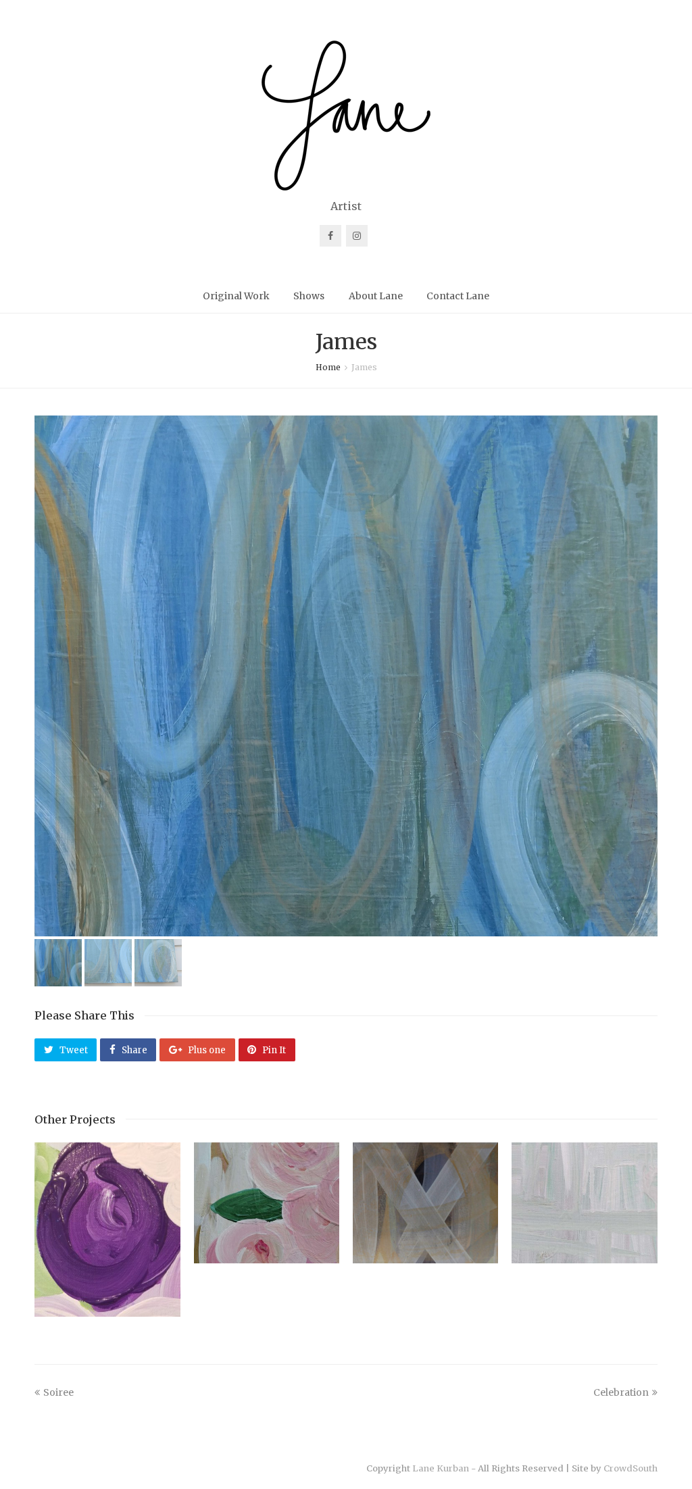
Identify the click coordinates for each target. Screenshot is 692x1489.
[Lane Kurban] (346, 116)
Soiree (58, 1392)
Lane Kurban (440, 1468)
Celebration (621, 1392)
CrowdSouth (630, 1468)
